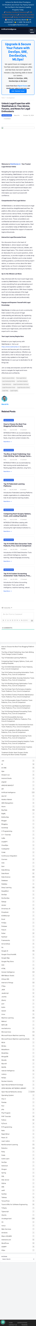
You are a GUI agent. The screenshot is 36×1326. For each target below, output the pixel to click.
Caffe (3, 838)
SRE (2, 1187)
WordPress (5, 1243)
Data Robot (5, 873)
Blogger (4, 821)
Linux (3, 1014)
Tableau (4, 1197)
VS (2, 1222)
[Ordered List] (12, 620)
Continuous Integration (9, 856)
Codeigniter (5, 849)
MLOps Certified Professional (24, 17)
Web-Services (6, 1229)
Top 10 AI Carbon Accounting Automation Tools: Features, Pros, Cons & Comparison (17, 576)
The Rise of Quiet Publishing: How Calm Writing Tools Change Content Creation (18, 456)
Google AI (4, 951)
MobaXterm (5, 1049)
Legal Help (5, 390)
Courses (4, 859)
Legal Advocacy (6, 384)
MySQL (3, 1067)
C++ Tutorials (6, 835)
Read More (8, 441)
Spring (3, 1173)
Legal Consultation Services (20, 384)
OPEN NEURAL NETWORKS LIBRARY (13, 1088)
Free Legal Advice (21, 378)
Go (2, 947)
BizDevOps (5, 817)
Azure (3, 806)
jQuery (3, 1000)
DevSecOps (5, 898)
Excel (3, 919)
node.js (3, 1074)
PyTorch (4, 1123)
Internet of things (7, 983)
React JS (4, 1137)
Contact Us (13, 1325)
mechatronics (6, 1028)
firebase (4, 926)
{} (24, 620)
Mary (5, 430)
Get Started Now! (18, 91)
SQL (2, 1176)
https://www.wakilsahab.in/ (11, 347)
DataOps (4, 884)
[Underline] (8, 620)
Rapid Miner (5, 1134)
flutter (3, 933)
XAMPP (4, 1247)
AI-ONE (3, 768)
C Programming (6, 831)
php (2, 1109)
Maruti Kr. (17, 115)
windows (4, 1233)
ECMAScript (5, 916)
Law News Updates (22, 381)
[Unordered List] (15, 620)
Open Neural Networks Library (11, 1092)
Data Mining (5, 870)
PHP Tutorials (6, 1116)
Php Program (5, 1113)
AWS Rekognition (7, 803)
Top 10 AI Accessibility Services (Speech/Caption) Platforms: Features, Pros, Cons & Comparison (16, 719)
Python (3, 1120)
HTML (3, 968)
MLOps (3, 1046)
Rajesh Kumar (22, 86)
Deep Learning (6, 887)
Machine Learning (7, 1018)
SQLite (3, 1183)
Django (3, 902)
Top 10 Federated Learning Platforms (13, 658)
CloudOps (4, 845)
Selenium (4, 1166)
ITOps (3, 986)
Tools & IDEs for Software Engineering (14, 1204)
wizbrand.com (6, 1240)
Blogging (4, 824)
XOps (3, 1250)
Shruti (5, 549)
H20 (2, 965)
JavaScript (5, 993)
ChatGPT (4, 842)
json (2, 1004)
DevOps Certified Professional (16, 12)
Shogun (4, 1169)
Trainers (24, 1325)
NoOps (3, 1078)
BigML (3, 813)
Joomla (3, 997)
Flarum (3, 930)
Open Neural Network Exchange (12, 1085)
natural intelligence (7, 1071)
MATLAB (4, 1025)
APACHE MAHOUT (7, 785)
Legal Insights (14, 390)
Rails (3, 1130)
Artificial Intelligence (8, 29)
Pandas (3, 1102)
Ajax (2, 771)
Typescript (5, 1211)
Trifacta (4, 1208)
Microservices (6, 1032)
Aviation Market (6, 799)
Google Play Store (7, 961)
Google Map (5, 958)
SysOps (4, 1194)
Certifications (22, 1322)
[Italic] (6, 620)
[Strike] (10, 620)
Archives (4, 1256)
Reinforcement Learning (9, 1145)
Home (3, 98)
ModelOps (4, 1053)
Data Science (5, 877)
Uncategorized (10, 98)
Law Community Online (8, 381)
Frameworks (5, 940)
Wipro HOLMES (6, 1236)
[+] (26, 620)
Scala (3, 1155)
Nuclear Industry (7, 1081)
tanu (5, 489)
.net (2, 761)
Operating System (7, 1095)
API (2, 789)
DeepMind (4, 891)
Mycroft (4, 1064)
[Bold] (3, 620)
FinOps (3, 923)
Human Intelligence (8, 972)
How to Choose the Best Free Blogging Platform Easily (15, 425)
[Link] (22, 620)
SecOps (4, 1162)
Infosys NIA (5, 979)
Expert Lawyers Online (8, 378)
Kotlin (3, 1007)
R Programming (6, 1127)
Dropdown (5, 912)
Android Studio (6, 778)
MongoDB (4, 1056)
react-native (5, 1141)
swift (3, 1190)
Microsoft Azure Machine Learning (13, 1035)
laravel (3, 1011)
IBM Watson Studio (7, 975)
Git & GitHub (5, 944)
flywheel (4, 937)
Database (4, 880)
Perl (2, 1106)
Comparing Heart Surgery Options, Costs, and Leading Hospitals (17, 515)
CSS (2, 863)
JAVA (3, 990)
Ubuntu (3, 1215)
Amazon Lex (5, 775)
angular (4, 782)
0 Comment (7, 118)
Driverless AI (5, 909)
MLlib (3, 1042)
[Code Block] (19, 620)
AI (2, 764)
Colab (3, 852)
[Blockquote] (17, 620)
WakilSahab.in (15, 164)
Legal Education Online (23, 387)
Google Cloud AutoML (8, 954)
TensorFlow (5, 1201)
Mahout (4, 1021)
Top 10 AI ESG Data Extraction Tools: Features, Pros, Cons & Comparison (18, 545)
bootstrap (4, 828)
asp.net (3, 796)
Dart (2, 866)
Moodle (4, 1060)
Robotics (4, 1148)
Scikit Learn (5, 1159)
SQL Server (5, 1180)
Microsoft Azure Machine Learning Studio (15, 1039)
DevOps (4, 894)
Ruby (3, 1152)
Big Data (4, 810)
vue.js (3, 1226)
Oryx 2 (3, 1099)
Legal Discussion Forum (8, 387)
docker (3, 905)
